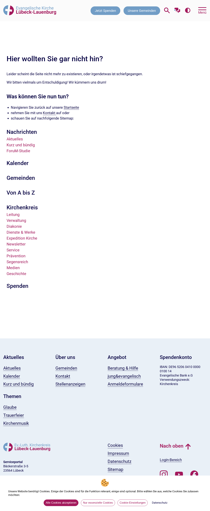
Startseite (71, 107)
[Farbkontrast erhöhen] (187, 10)
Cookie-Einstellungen (133, 502)
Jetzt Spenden (105, 11)
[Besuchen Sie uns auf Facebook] (194, 474)
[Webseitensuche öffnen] (166, 10)
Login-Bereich (171, 460)
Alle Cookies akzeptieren (61, 502)
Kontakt (49, 113)
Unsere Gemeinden (142, 11)
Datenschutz (159, 502)
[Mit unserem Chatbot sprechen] (177, 9)
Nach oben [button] (171, 446)
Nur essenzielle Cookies (98, 502)
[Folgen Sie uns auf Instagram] (164, 474)
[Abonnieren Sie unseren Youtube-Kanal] (179, 474)
